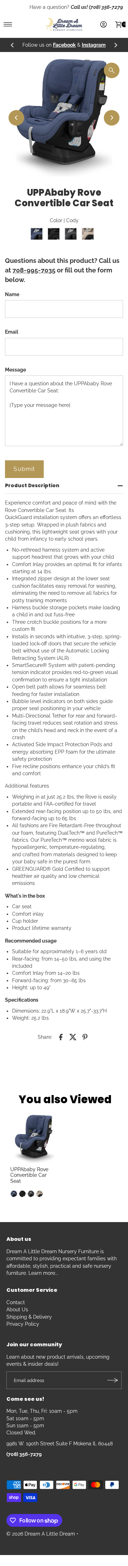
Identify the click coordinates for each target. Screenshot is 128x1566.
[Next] (115, 44)
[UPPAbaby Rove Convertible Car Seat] (34, 1139)
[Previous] (12, 44)
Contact (15, 1302)
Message (15, 370)
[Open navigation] (8, 24)
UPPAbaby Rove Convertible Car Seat (29, 1175)
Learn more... (43, 1273)
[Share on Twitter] (73, 1036)
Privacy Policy (22, 1324)
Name (12, 294)
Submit (24, 469)
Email (11, 332)
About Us (17, 1309)
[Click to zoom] (111, 70)
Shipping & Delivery (29, 1317)
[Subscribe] (113, 1380)
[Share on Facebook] (60, 1036)
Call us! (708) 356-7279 (97, 7)
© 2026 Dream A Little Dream (40, 1534)
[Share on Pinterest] (85, 1036)
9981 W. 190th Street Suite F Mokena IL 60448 (59, 1443)
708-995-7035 (33, 270)
